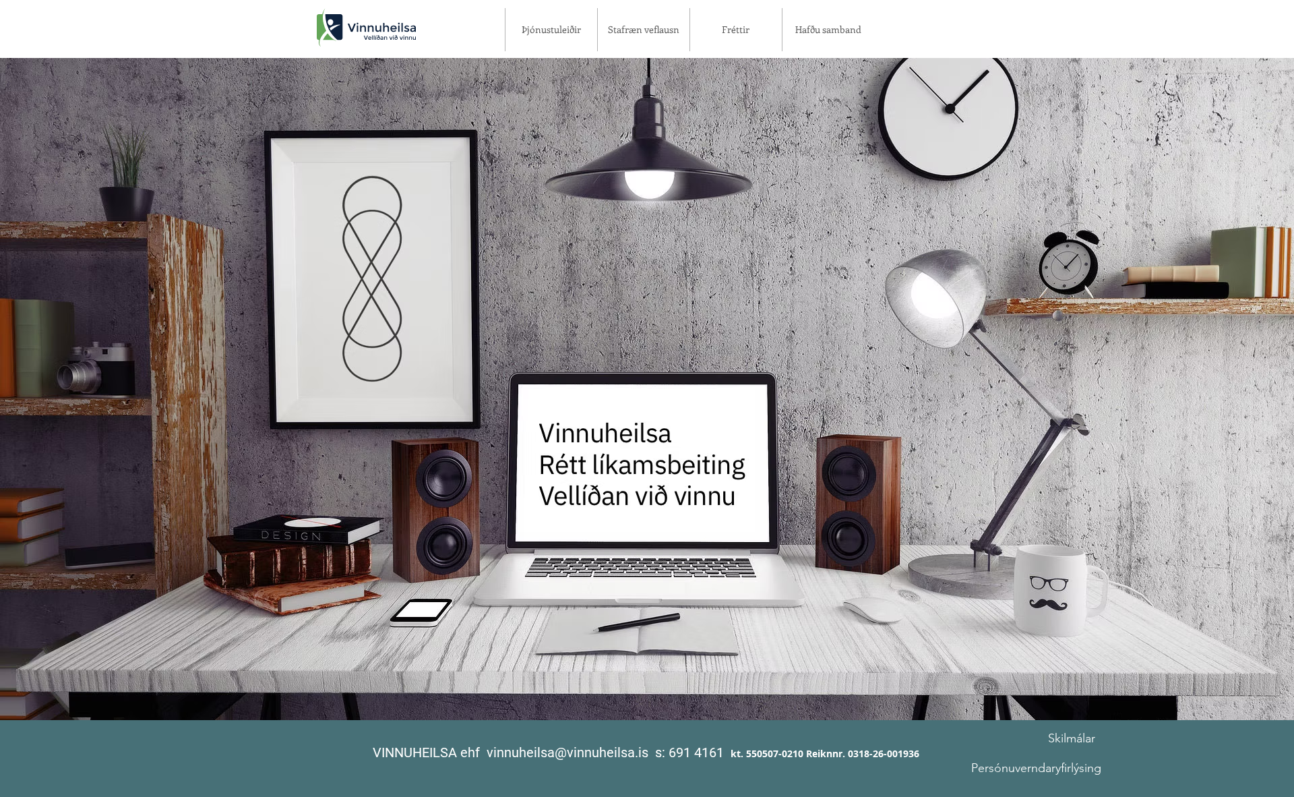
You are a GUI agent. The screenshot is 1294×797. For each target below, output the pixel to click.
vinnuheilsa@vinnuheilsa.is (567, 752)
